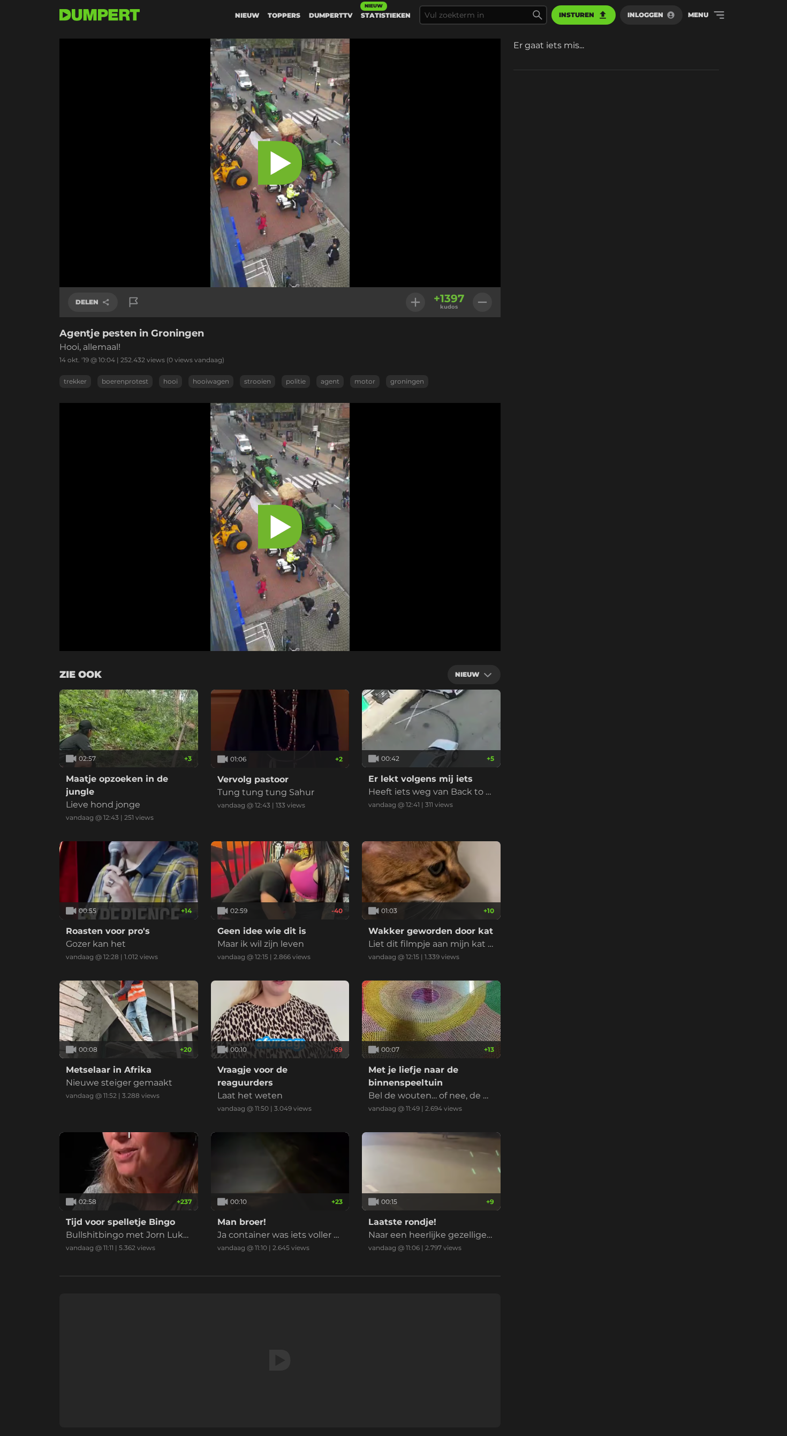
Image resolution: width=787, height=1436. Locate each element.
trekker (75, 381)
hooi (170, 381)
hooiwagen (211, 381)
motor (364, 381)
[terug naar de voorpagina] (99, 15)
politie (296, 381)
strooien (257, 381)
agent (330, 381)
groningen (407, 381)
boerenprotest (125, 381)
